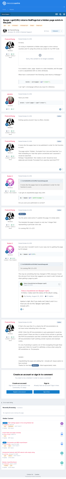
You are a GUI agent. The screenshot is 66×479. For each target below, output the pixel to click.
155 (8, 109)
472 (8, 54)
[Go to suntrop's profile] (61, 453)
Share (47, 31)
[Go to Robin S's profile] (10, 182)
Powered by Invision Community (33, 476)
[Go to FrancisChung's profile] (5, 31)
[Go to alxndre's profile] (10, 100)
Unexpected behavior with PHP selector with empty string (18, 452)
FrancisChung (14, 30)
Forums (12, 9)
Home (4, 9)
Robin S (10, 176)
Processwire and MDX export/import (17, 442)
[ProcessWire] (11, 3)
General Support (26, 32)
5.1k (7, 191)
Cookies (37, 474)
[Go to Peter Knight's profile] (61, 433)
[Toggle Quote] (21, 181)
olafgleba (6, 424)
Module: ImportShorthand (9, 462)
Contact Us (30, 474)
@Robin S (22, 214)
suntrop (6, 454)
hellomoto (6, 464)
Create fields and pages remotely (11, 432)
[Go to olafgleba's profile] (61, 423)
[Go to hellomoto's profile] (61, 462)
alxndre (10, 94)
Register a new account (19, 392)
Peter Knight (7, 434)
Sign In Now (46, 392)
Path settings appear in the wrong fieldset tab (21, 422)
